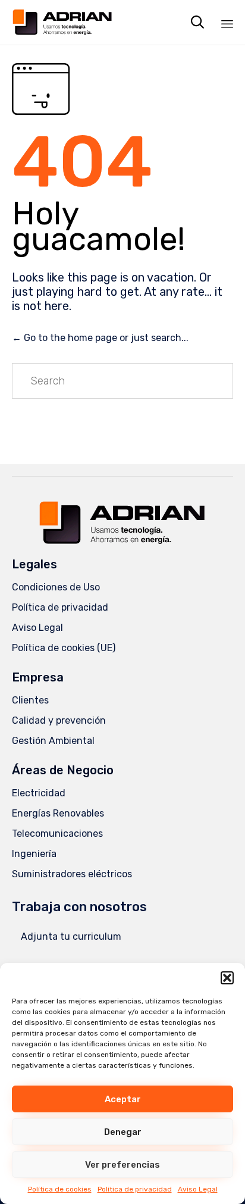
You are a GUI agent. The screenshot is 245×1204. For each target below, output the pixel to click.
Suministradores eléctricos (72, 874)
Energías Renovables (58, 813)
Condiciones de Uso (56, 587)
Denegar (123, 1132)
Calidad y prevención (59, 720)
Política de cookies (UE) (63, 647)
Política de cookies (60, 1189)
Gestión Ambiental (53, 740)
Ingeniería (34, 853)
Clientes (30, 700)
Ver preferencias (122, 1164)
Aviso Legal (198, 1189)
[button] (227, 978)
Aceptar (123, 1099)
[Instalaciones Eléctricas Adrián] (62, 22)
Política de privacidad (135, 1189)
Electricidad (38, 793)
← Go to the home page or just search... (100, 337)
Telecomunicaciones (57, 833)
